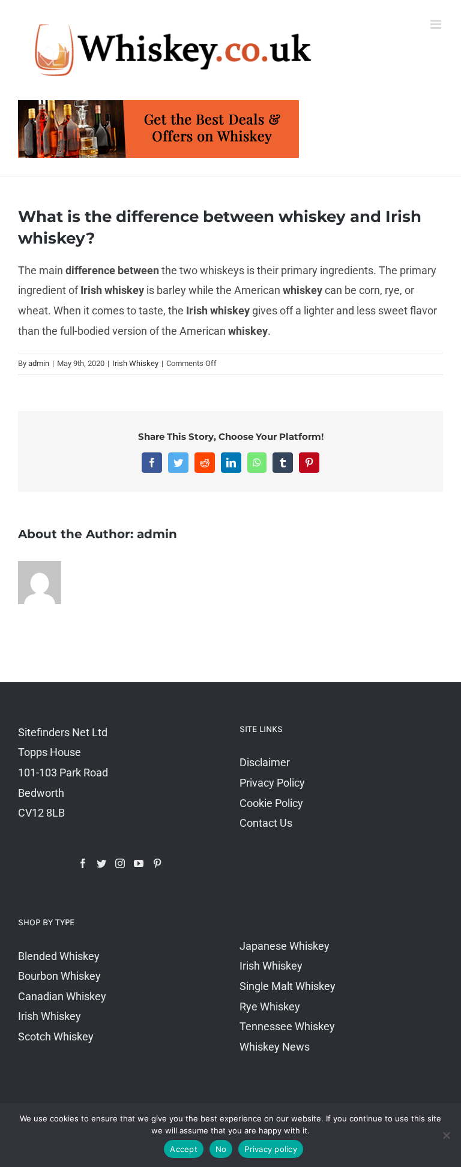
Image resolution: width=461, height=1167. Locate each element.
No (221, 1149)
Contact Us (266, 823)
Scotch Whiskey (56, 1036)
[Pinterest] (157, 863)
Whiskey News (275, 1046)
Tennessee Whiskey (287, 1026)
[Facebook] (83, 863)
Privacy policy (270, 1149)
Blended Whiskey (59, 956)
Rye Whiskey (270, 1006)
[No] (446, 1135)
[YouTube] (138, 863)
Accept (183, 1149)
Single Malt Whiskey (288, 986)
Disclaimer (265, 762)
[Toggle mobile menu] (436, 24)
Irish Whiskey (135, 363)
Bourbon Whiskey (59, 976)
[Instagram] (120, 863)
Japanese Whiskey (285, 946)
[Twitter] (101, 863)
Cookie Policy (271, 803)
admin (38, 363)
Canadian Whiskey (62, 996)
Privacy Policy (272, 782)
